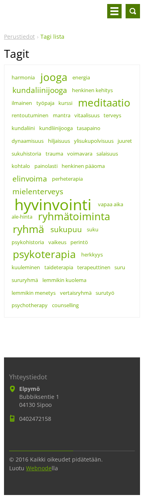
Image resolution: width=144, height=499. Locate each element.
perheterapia (67, 178)
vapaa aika (110, 204)
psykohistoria (28, 242)
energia (81, 77)
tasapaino (88, 128)
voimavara (79, 153)
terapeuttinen (93, 267)
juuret (125, 140)
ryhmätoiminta (74, 217)
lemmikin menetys (34, 292)
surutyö (105, 292)
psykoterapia (44, 254)
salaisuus (107, 153)
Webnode (39, 468)
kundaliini (23, 128)
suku (92, 229)
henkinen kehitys (92, 90)
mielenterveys (37, 191)
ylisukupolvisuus (94, 140)
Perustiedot (19, 36)
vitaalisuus (87, 115)
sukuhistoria (26, 153)
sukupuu (66, 229)
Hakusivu (133, 11)
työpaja (45, 103)
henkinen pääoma (83, 166)
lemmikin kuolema (64, 280)
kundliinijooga (56, 128)
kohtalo (21, 166)
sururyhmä (25, 280)
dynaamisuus (28, 140)
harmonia (23, 77)
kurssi (65, 103)
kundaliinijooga (39, 90)
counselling (65, 305)
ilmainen (22, 103)
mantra (61, 115)
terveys (112, 115)
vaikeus (57, 242)
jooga (53, 77)
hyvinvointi (53, 204)
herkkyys (92, 254)
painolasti (46, 166)
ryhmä (28, 229)
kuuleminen (26, 267)
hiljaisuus (59, 140)
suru (119, 267)
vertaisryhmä (76, 292)
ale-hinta (22, 216)
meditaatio (104, 103)
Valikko (114, 11)
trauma (54, 153)
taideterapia (58, 267)
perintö (79, 242)
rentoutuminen (30, 115)
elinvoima (29, 178)
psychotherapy (30, 305)
